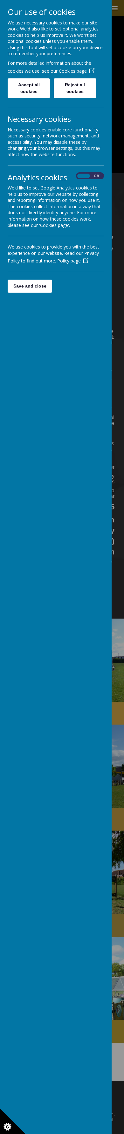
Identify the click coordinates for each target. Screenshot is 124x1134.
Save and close (29, 285)
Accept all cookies (29, 88)
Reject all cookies (75, 88)
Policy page (69, 261)
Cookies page (73, 71)
